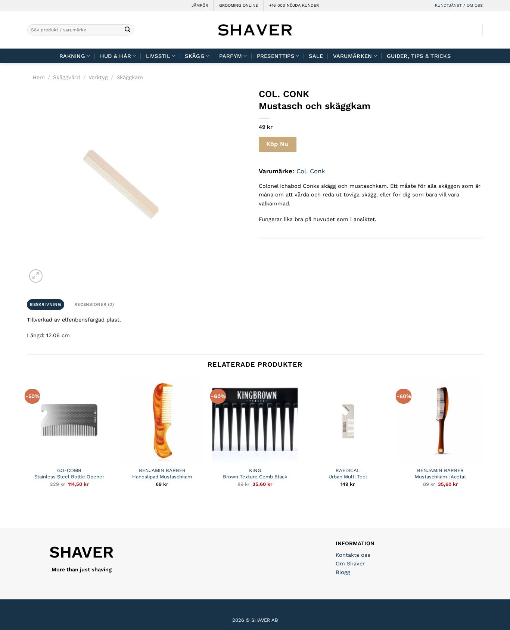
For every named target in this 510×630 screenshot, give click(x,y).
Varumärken (352, 56)
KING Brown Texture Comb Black (255, 474)
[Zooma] (35, 275)
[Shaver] (255, 30)
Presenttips (275, 56)
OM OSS (475, 5)
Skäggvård (66, 77)
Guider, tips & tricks (419, 56)
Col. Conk (310, 171)
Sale (316, 56)
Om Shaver (350, 563)
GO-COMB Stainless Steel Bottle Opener (69, 474)
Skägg (194, 56)
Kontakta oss (353, 555)
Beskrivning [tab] (45, 304)
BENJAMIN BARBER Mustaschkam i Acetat (440, 474)
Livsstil (158, 56)
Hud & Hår (115, 56)
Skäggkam (129, 77)
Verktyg (98, 77)
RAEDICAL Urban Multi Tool (348, 474)
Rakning (72, 56)
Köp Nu (277, 144)
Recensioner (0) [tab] (94, 304)
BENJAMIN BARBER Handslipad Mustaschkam (162, 474)
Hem (38, 77)
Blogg (343, 572)
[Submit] (127, 30)
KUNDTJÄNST (448, 5)
